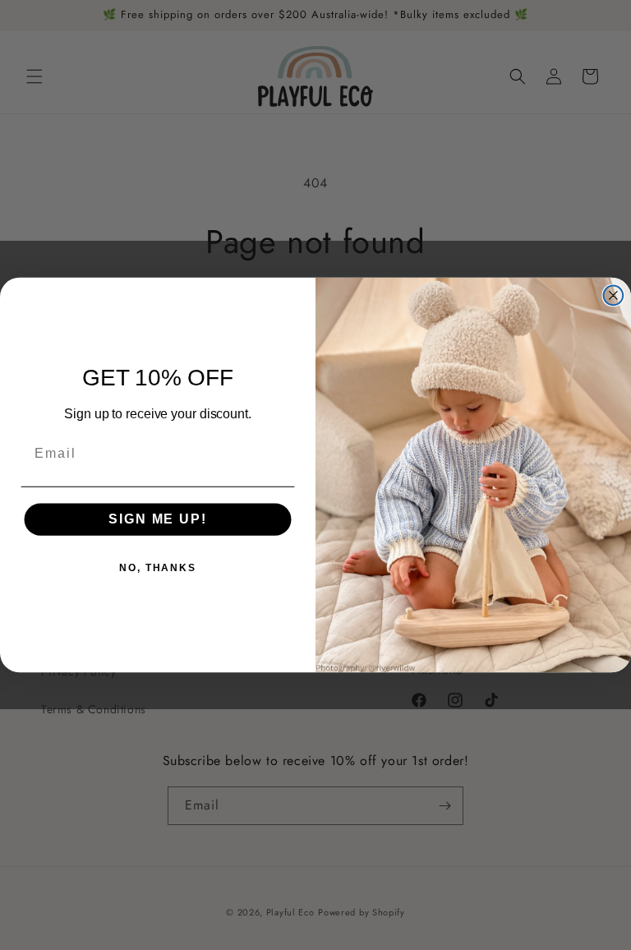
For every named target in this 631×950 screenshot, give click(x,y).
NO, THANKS (157, 568)
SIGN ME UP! (157, 520)
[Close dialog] (614, 296)
